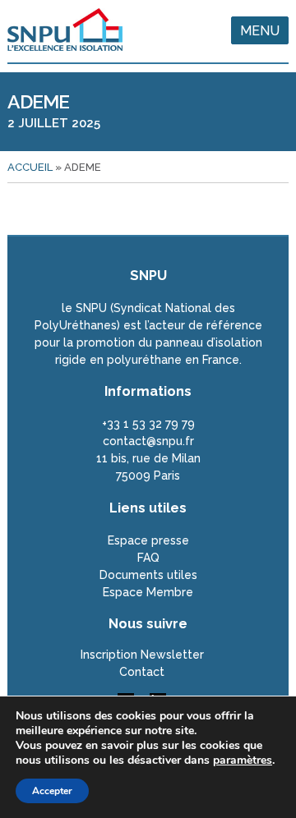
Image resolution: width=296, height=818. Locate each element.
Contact (141, 671)
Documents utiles (148, 574)
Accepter (52, 790)
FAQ (148, 557)
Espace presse (148, 540)
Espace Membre (148, 592)
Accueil (30, 167)
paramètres (242, 760)
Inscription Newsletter (142, 654)
